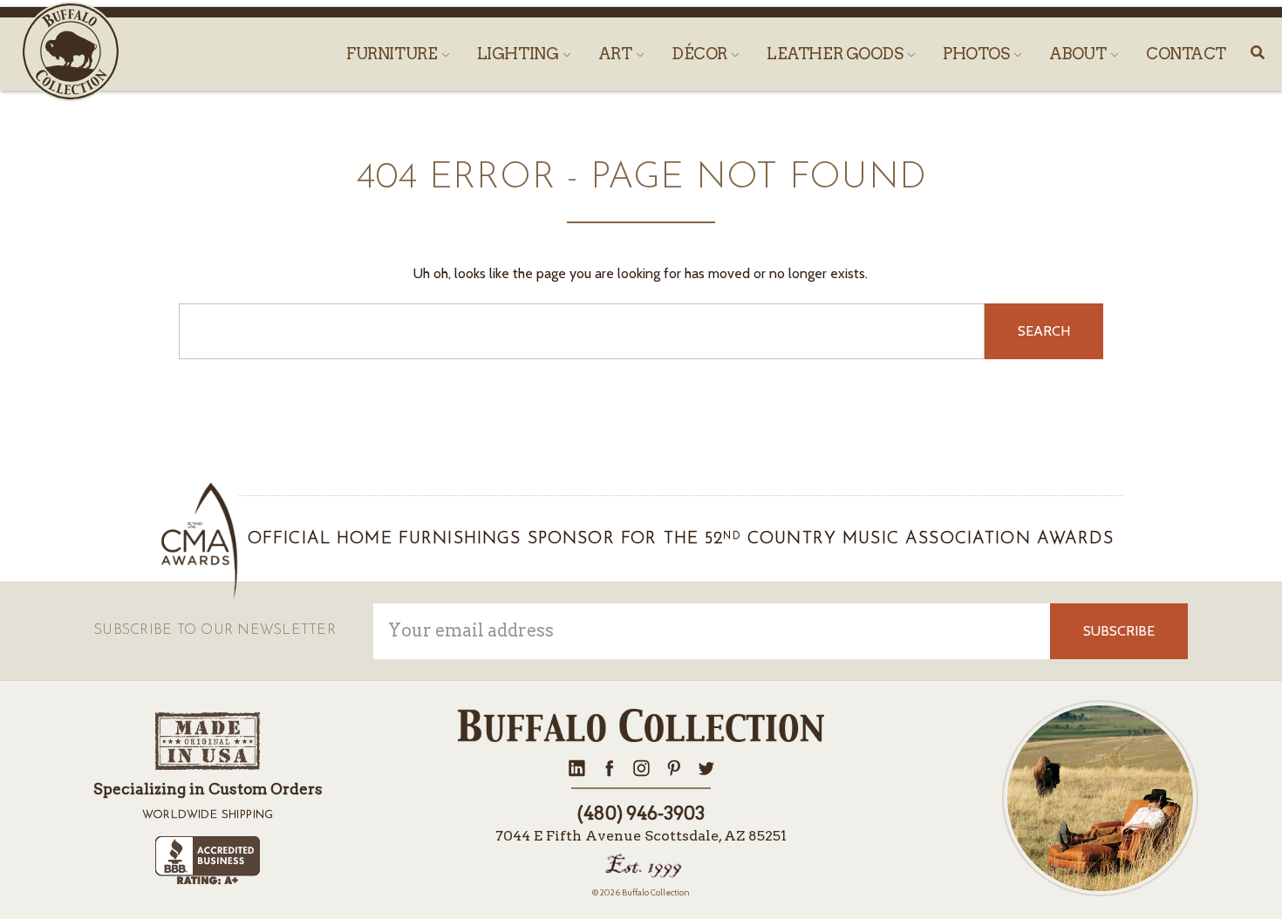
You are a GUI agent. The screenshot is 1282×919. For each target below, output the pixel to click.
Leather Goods (836, 53)
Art (616, 53)
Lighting (519, 53)
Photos (978, 53)
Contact (1186, 53)
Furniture (393, 53)
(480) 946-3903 (641, 813)
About (1079, 53)
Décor (701, 53)
